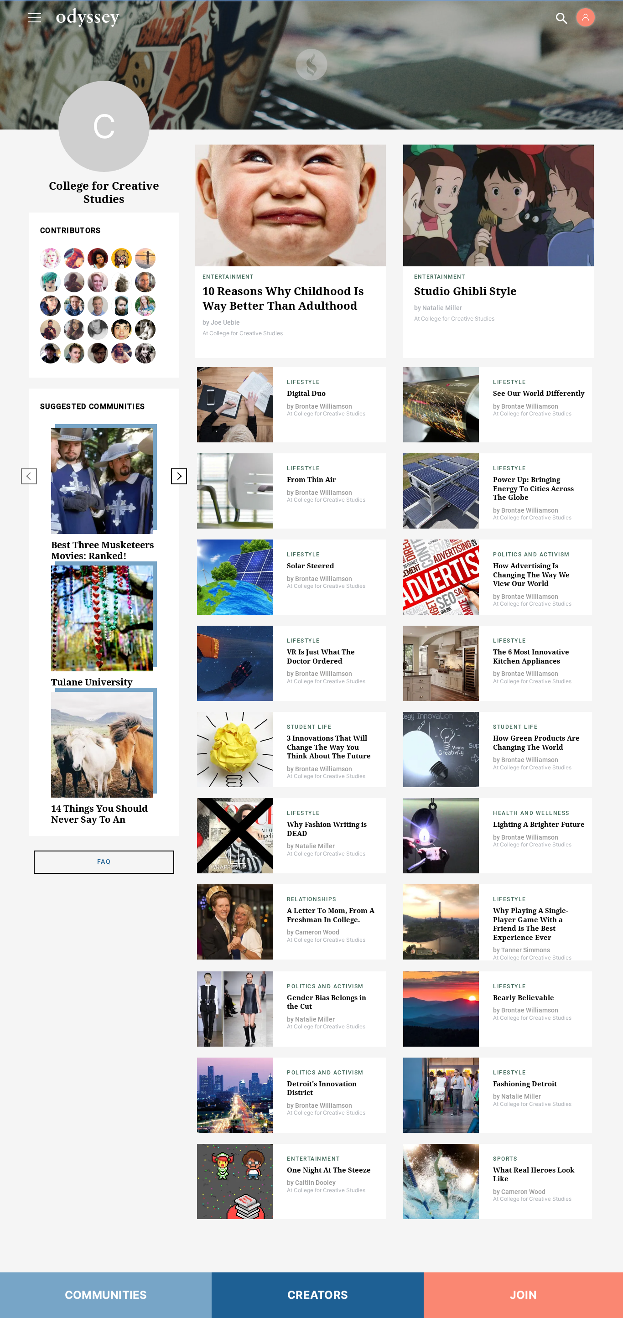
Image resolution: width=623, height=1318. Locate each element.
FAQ (104, 861)
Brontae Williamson (323, 406)
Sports (505, 1159)
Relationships (312, 899)
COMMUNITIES (106, 1295)
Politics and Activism (531, 554)
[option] (104, 494)
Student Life (309, 727)
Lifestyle (303, 382)
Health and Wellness (531, 813)
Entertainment (228, 277)
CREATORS (317, 1295)
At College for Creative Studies (242, 333)
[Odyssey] (87, 17)
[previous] (29, 476)
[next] (179, 476)
